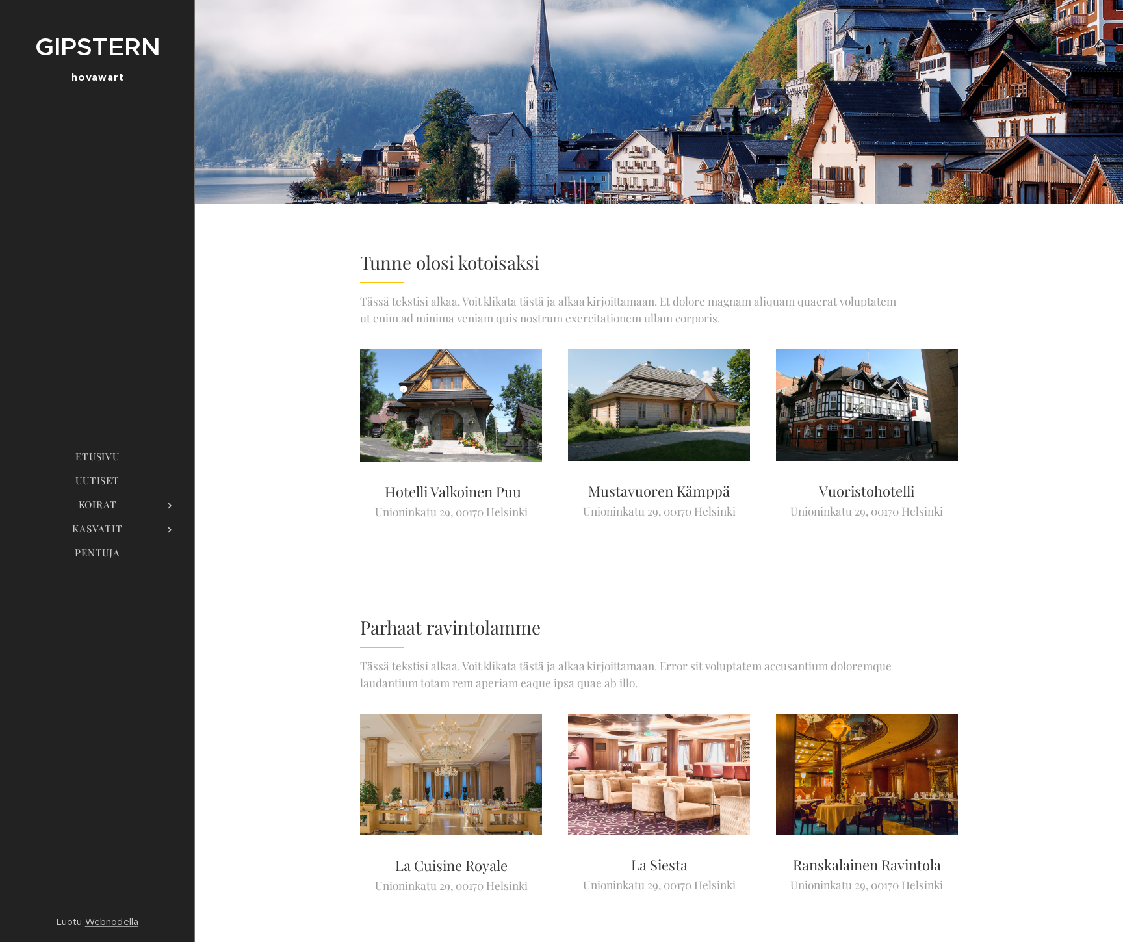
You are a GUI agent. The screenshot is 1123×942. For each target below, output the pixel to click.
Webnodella (111, 922)
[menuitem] (97, 456)
